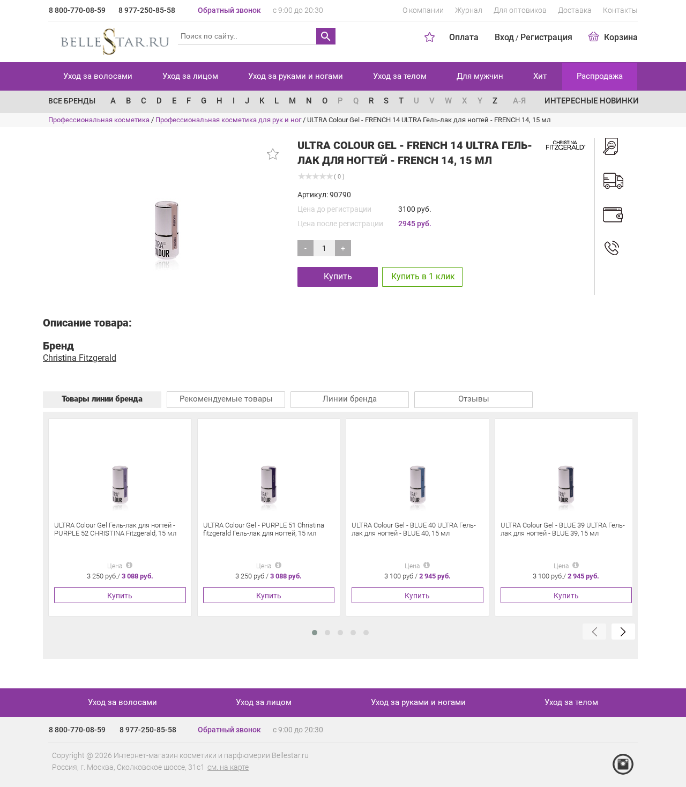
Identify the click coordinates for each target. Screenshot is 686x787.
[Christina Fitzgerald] (565, 144)
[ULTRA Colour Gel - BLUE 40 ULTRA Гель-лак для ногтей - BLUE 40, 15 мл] (417, 468)
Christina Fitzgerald (79, 358)
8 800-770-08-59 (77, 10)
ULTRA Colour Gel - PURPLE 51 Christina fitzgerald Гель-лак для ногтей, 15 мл (263, 529)
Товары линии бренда (102, 399)
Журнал (468, 10)
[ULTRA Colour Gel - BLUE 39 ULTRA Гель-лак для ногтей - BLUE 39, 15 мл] (565, 468)
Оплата (464, 37)
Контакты (620, 10)
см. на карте (228, 767)
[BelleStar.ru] (112, 39)
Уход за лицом (190, 76)
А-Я (519, 101)
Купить (338, 276)
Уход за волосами (97, 76)
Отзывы (473, 399)
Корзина (621, 37)
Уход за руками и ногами (295, 76)
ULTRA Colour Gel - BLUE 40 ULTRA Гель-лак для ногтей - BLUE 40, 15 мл (414, 529)
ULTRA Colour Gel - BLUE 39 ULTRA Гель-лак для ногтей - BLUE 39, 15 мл (563, 529)
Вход (504, 37)
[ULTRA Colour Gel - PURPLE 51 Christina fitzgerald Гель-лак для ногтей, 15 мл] (268, 468)
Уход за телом (400, 76)
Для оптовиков (520, 10)
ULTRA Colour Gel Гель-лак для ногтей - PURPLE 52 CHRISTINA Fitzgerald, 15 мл (115, 529)
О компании (423, 10)
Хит (540, 76)
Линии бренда (350, 399)
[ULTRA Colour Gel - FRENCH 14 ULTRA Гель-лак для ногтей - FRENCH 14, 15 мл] (166, 205)
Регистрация (546, 37)
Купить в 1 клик (423, 276)
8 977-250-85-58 (146, 10)
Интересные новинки (592, 101)
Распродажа (600, 76)
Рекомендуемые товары (226, 399)
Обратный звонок (229, 10)
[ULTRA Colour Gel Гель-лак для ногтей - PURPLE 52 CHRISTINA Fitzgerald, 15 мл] (120, 468)
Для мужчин (480, 76)
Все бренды (71, 100)
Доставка (575, 10)
